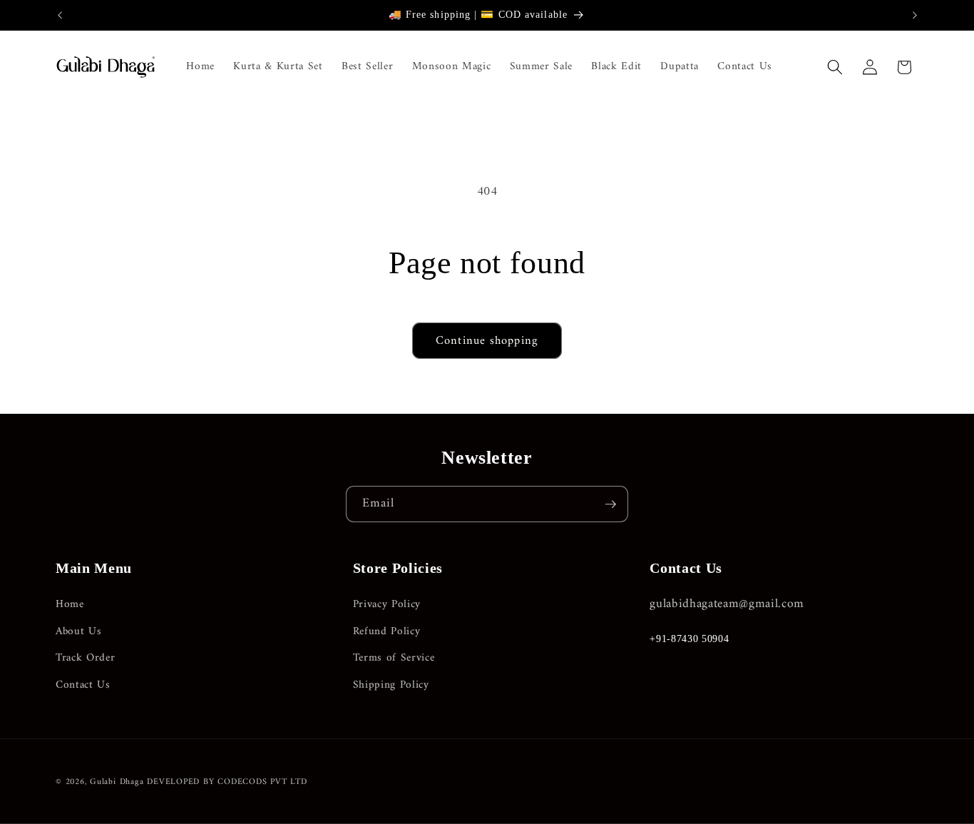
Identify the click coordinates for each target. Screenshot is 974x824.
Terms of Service (394, 658)
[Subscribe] (610, 504)
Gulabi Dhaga (116, 782)
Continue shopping (487, 340)
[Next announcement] (915, 15)
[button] (835, 67)
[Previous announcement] (60, 15)
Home (70, 605)
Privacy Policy (387, 605)
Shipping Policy (391, 685)
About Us (78, 631)
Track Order (85, 658)
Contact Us (83, 685)
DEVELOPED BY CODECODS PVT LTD (227, 782)
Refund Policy (387, 631)
